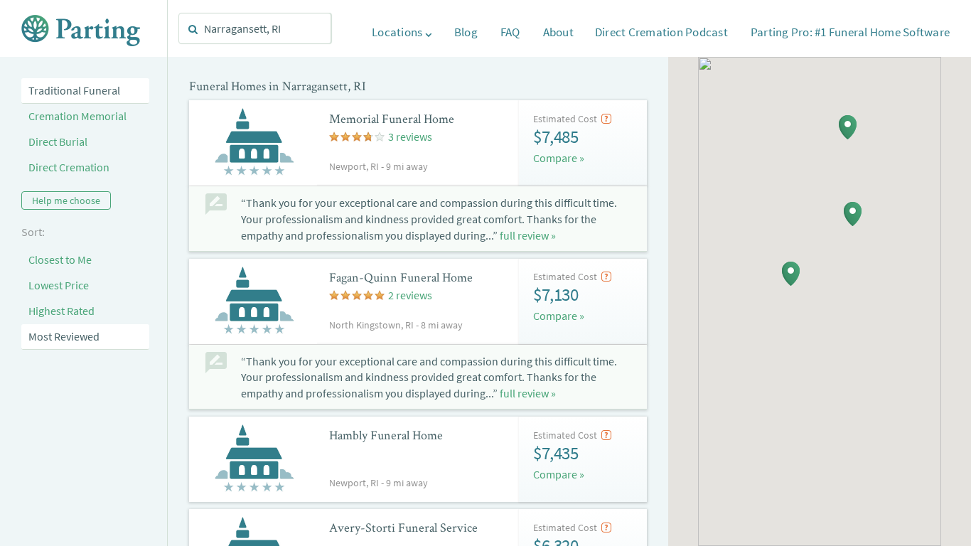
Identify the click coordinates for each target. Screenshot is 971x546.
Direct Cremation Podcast (661, 32)
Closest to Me (60, 259)
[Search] (193, 29)
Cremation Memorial (77, 116)
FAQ (510, 32)
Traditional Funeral (74, 90)
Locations (398, 32)
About (558, 32)
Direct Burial (57, 141)
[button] (848, 127)
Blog (466, 32)
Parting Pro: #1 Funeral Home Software (850, 32)
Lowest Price (58, 285)
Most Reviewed (64, 336)
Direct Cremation (68, 167)
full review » (528, 235)
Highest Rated (61, 311)
